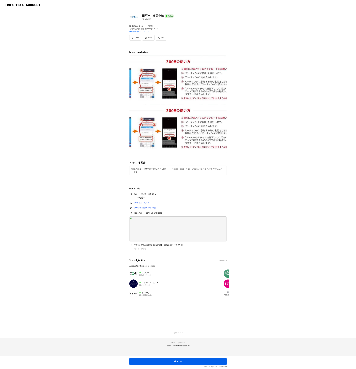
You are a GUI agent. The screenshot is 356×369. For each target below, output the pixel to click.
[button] (148, 38)
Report (168, 346)
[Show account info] (169, 16)
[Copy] (182, 245)
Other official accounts (181, 346)
